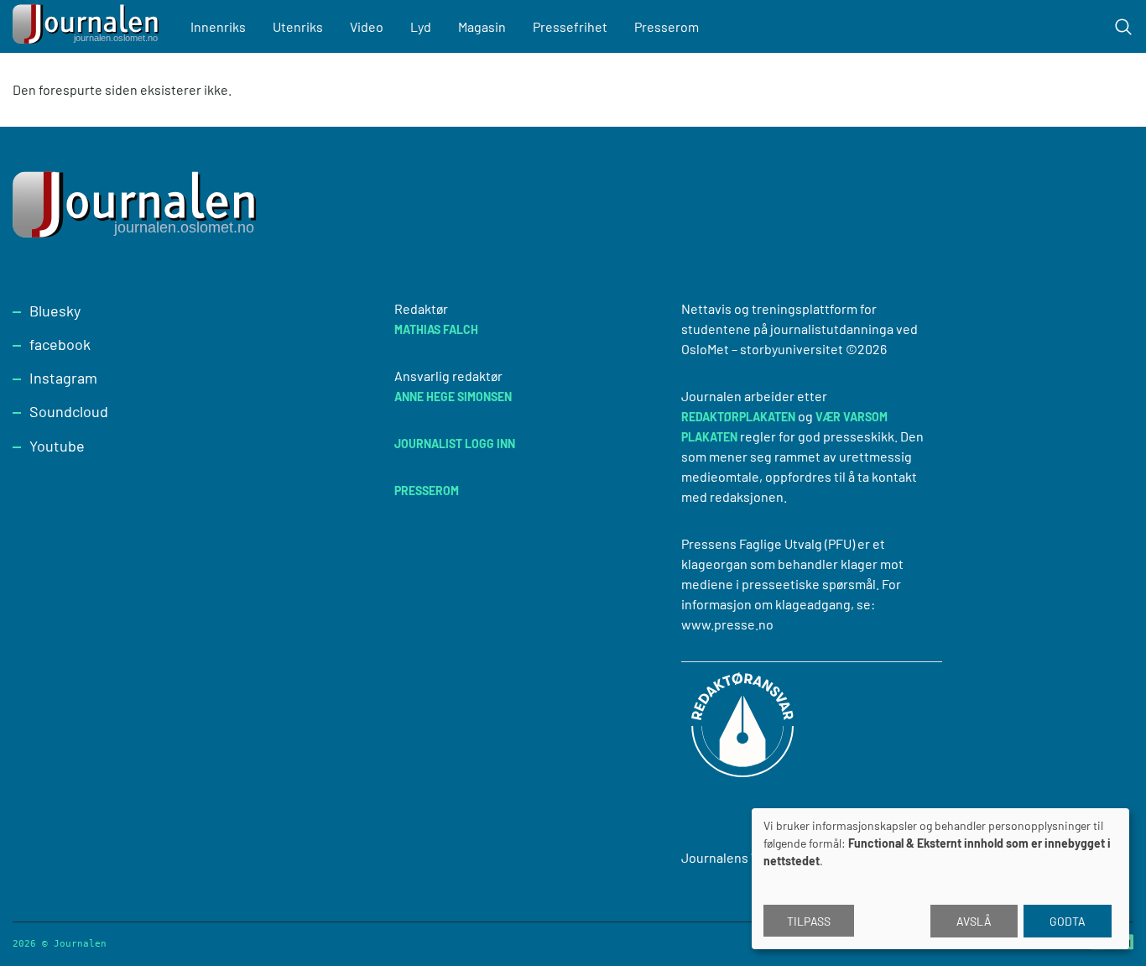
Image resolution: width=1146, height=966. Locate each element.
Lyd (420, 26)
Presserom (666, 26)
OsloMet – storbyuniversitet (762, 349)
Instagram (63, 377)
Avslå (974, 921)
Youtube (57, 445)
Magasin (482, 26)
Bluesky (55, 310)
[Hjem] (88, 26)
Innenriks (218, 26)
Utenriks (298, 26)
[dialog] (940, 878)
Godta (1068, 921)
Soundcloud (68, 411)
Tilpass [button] (809, 921)
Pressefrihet (570, 26)
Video (366, 26)
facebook (60, 344)
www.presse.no (727, 624)
